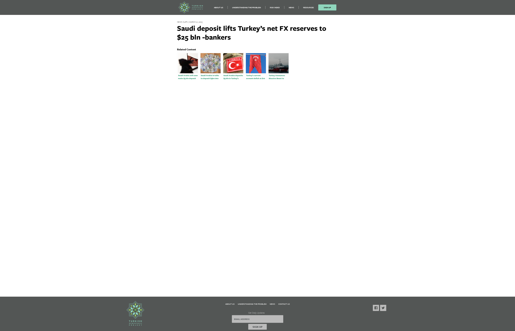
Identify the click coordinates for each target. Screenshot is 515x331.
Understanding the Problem (246, 7)
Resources (308, 7)
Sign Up (327, 7)
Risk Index (275, 7)
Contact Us (284, 304)
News (291, 7)
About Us (218, 7)
